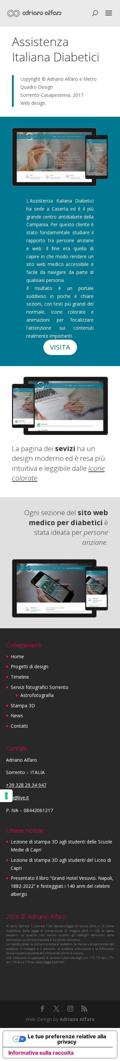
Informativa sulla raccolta (41, 1052)
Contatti (19, 726)
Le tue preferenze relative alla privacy (67, 1039)
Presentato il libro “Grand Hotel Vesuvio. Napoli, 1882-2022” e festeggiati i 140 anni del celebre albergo (62, 886)
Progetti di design (29, 666)
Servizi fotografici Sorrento (39, 687)
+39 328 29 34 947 (26, 785)
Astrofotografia (37, 695)
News (17, 715)
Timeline (20, 677)
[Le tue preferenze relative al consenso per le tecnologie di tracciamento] (6, 795)
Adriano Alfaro (77, 1019)
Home (17, 656)
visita (60, 347)
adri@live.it (17, 797)
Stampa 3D (23, 705)
